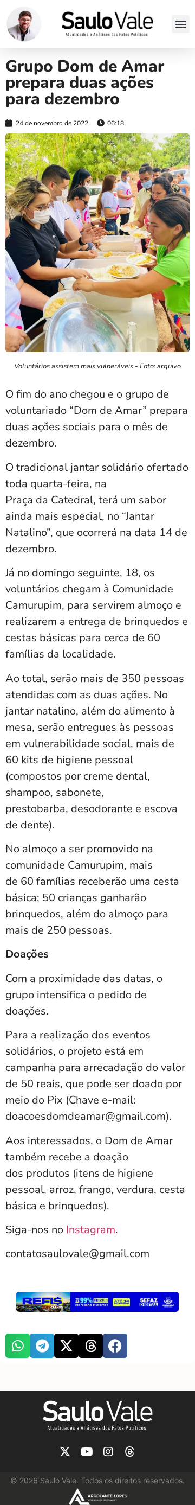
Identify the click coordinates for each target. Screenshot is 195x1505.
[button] (181, 24)
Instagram (90, 1229)
